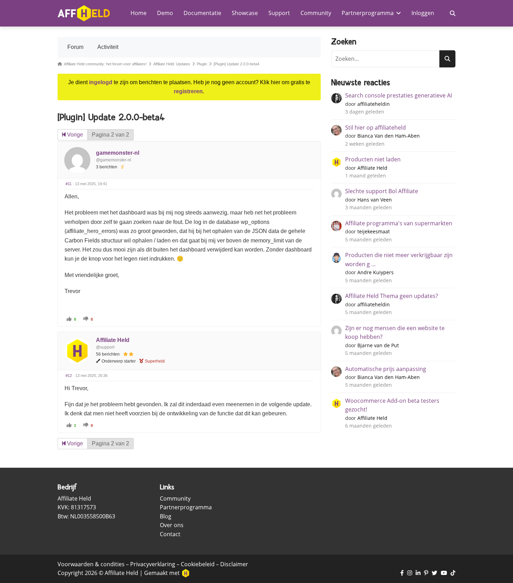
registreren (188, 91)
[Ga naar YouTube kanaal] (444, 573)
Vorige (74, 135)
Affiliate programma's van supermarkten (398, 223)
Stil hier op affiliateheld (375, 127)
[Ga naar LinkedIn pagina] (418, 573)
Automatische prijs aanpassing (385, 369)
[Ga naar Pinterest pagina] (426, 573)
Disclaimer (234, 564)
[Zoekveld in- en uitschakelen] (452, 13)
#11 (69, 184)
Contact (170, 534)
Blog (165, 516)
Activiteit (107, 47)
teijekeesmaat (373, 231)
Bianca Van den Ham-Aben (388, 135)
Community (175, 498)
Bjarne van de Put (378, 345)
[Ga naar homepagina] (84, 13)
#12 (69, 375)
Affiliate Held (112, 340)
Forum (75, 47)
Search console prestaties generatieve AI (398, 95)
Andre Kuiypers (375, 272)
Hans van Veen (374, 199)
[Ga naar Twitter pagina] (434, 573)
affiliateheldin (373, 104)
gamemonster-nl (117, 153)
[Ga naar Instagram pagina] (409, 573)
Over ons (172, 525)
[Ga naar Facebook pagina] (402, 573)
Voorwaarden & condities (91, 564)
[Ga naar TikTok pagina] (453, 573)
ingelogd (100, 82)
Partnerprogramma (186, 507)
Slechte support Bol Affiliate (381, 191)
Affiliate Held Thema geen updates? (391, 296)
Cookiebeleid (198, 564)
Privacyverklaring (152, 564)
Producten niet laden (373, 159)
